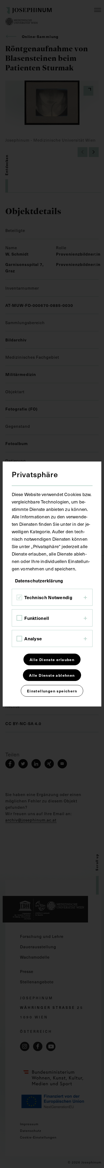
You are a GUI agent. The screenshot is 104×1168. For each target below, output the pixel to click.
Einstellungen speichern (52, 690)
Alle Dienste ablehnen (52, 675)
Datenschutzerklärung (39, 580)
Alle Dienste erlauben (52, 659)
